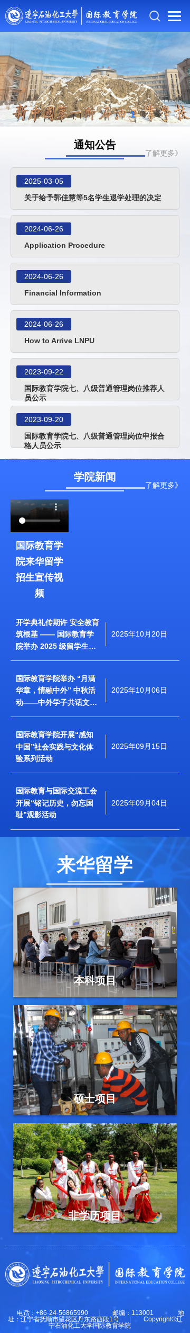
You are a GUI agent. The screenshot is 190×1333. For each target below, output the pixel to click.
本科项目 (95, 980)
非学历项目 (95, 1215)
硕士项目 (95, 1098)
